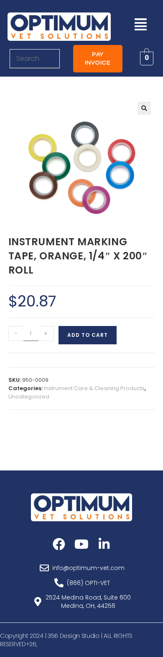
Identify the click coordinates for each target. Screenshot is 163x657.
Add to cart (87, 334)
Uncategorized (28, 397)
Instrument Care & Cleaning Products (94, 388)
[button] (140, 24)
